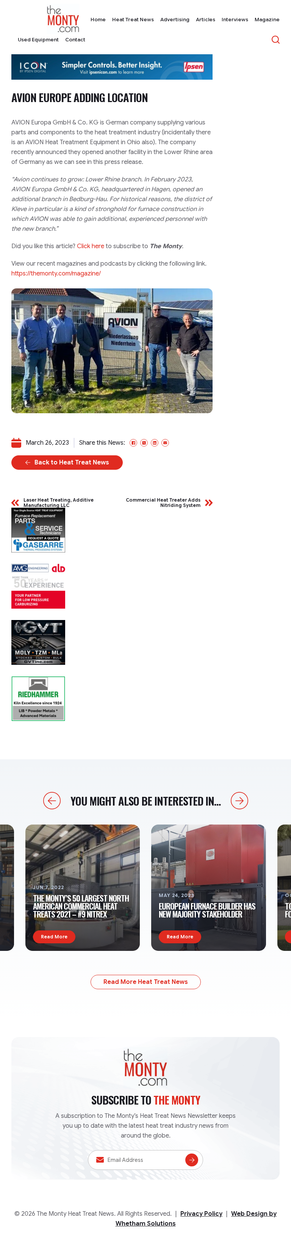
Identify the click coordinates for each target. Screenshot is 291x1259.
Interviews (235, 19)
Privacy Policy (201, 1214)
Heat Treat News (133, 19)
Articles (205, 19)
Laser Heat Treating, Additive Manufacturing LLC (58, 502)
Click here (90, 246)
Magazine (267, 19)
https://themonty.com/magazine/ (56, 273)
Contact (75, 39)
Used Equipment (38, 39)
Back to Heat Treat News (71, 462)
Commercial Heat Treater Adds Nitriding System (163, 502)
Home (98, 19)
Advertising (174, 19)
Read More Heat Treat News (145, 982)
